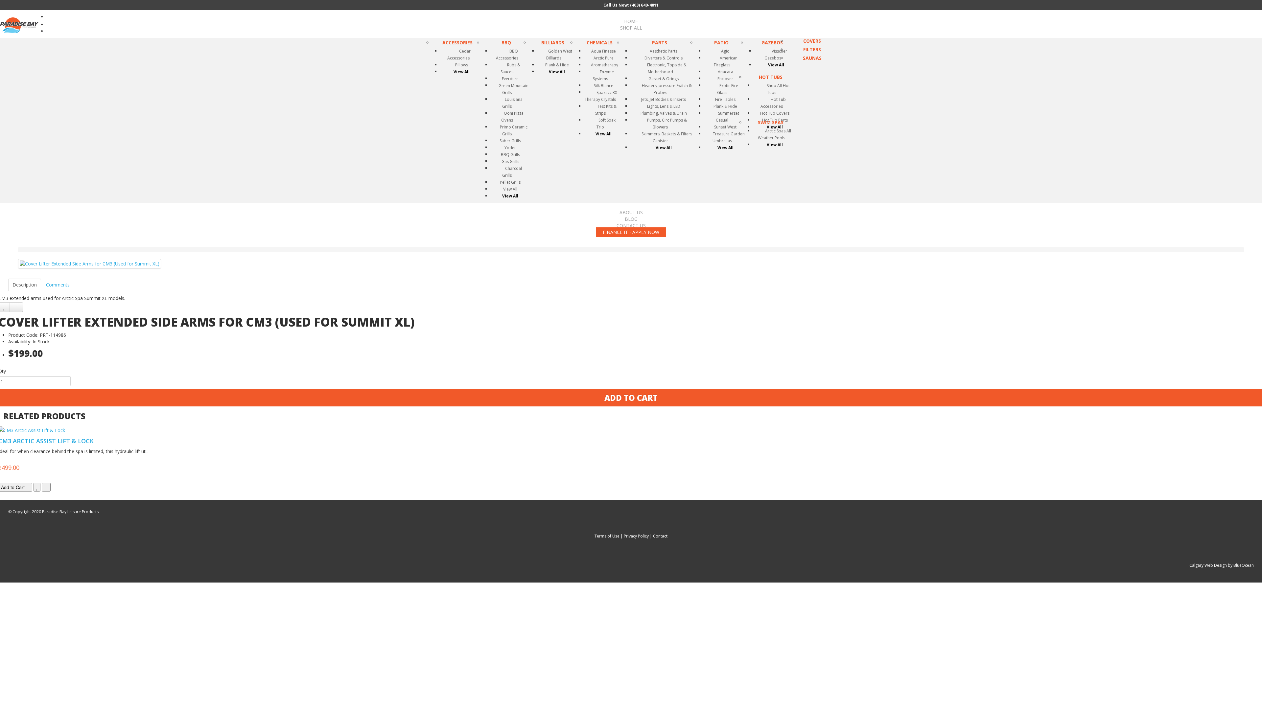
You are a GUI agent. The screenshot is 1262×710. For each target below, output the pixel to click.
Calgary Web (1201, 565)
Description (24, 285)
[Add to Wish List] (37, 487)
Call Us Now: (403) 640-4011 (631, 5)
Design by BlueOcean (1234, 565)
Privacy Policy (636, 536)
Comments (58, 285)
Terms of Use (607, 536)
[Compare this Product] (16, 307)
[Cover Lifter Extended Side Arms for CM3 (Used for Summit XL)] (89, 264)
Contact (660, 536)
